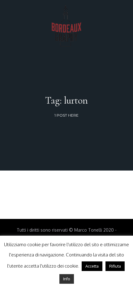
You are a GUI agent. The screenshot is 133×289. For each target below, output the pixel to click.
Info (66, 278)
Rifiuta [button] (115, 266)
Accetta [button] (92, 266)
